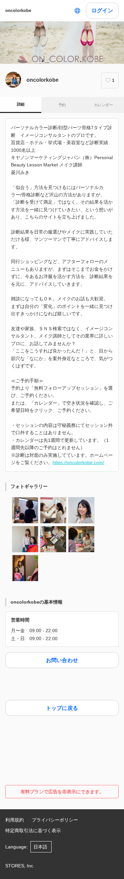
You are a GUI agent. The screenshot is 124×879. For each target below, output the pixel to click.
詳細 (20, 104)
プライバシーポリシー (55, 820)
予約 (62, 105)
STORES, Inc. (19, 865)
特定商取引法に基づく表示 (33, 830)
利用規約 (14, 820)
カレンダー (103, 105)
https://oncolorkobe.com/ (78, 462)
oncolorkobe (18, 10)
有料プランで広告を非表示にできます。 (62, 791)
